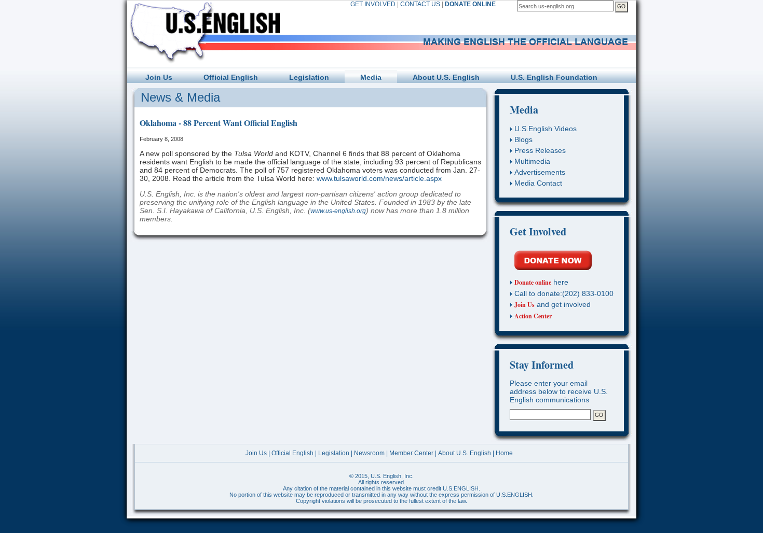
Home (504, 453)
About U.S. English (446, 77)
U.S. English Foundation (554, 77)
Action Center (533, 316)
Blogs (523, 139)
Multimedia (532, 161)
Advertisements (539, 172)
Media (371, 77)
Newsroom (369, 453)
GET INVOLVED (373, 4)
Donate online (532, 282)
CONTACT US (420, 4)
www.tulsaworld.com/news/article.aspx (379, 178)
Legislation (309, 77)
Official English (230, 77)
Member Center (411, 453)
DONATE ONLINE (470, 4)
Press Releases (540, 150)
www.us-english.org (338, 211)
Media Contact (538, 183)
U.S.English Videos (545, 128)
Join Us (158, 77)
